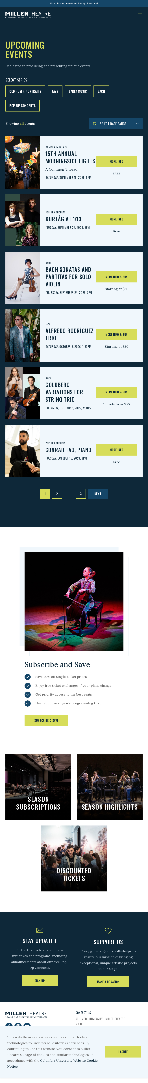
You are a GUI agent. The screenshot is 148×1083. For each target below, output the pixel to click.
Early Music (78, 91)
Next (97, 493)
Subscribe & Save (46, 720)
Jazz (55, 91)
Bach (101, 91)
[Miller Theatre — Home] (28, 15)
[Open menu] (140, 15)
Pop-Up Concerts (22, 105)
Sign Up (39, 981)
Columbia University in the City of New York (76, 3)
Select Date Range (113, 123)
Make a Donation (108, 982)
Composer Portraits (25, 91)
